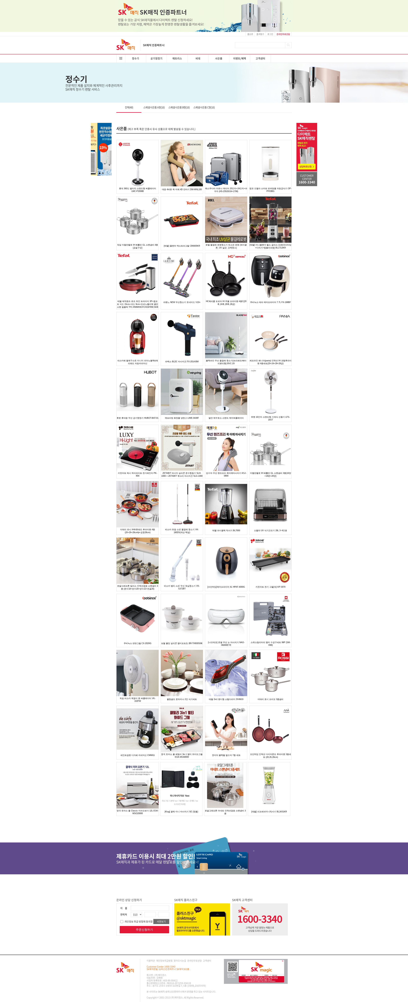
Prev (95, 149)
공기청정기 (156, 58)
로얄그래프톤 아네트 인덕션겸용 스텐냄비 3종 (225, 812)
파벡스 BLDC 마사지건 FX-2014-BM (182, 361)
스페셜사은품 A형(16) (154, 107)
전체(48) (129, 107)
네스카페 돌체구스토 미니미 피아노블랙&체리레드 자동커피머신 (137, 362)
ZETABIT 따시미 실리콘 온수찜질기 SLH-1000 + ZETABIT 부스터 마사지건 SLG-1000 (182, 474)
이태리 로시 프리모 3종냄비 (270, 699)
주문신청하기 (144, 929)
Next (107, 149)
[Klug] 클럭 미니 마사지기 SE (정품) (181, 811)
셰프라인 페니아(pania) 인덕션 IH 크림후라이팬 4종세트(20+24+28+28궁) (270, 362)
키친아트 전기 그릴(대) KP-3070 (270, 587)
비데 (198, 58)
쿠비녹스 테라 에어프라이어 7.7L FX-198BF (270, 302)
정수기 (135, 58)
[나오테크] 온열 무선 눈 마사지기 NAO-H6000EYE (226, 643)
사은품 (218, 58)
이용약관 (151, 960)
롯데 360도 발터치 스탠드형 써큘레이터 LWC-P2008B (137, 189)
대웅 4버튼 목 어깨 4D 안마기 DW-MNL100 (182, 189)
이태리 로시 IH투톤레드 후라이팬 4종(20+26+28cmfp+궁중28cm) (137, 531)
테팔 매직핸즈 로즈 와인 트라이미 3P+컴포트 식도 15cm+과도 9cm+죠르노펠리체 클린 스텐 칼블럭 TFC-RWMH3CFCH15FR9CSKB (137, 304)
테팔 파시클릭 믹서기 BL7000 (226, 530)
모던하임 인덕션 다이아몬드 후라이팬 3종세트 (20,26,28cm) (270, 755)
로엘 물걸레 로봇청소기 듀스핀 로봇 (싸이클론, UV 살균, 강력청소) (226, 246)
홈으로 (250, 34)
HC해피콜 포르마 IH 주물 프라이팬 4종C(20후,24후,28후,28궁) (226, 302)
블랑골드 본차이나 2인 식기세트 (182, 699)
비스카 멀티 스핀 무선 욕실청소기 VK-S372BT (182, 587)
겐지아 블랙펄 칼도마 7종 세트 (226, 755)
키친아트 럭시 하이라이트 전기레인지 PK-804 (137, 474)
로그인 (270, 34)
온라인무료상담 (194, 960)
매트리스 (177, 58)
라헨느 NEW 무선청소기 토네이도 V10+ (181, 302)
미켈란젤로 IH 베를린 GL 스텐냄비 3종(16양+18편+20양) (270, 474)
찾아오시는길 (180, 960)
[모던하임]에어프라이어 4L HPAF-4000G (226, 587)
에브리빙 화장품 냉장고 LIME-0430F (182, 418)
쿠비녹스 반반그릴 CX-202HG (137, 643)
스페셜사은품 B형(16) (179, 107)
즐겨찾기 (260, 34)
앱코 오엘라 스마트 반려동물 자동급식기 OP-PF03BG (270, 189)
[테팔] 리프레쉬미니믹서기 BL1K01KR (269, 811)
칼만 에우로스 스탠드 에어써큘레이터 (226, 418)
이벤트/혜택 (239, 58)
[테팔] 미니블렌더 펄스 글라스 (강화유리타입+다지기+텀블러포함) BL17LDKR (270, 246)
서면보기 (161, 921)
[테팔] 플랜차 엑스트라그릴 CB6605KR (182, 246)
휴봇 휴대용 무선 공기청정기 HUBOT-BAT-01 (137, 418)
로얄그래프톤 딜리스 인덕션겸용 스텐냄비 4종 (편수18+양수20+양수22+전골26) (137, 587)
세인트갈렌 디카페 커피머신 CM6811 (137, 755)
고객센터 (260, 58)
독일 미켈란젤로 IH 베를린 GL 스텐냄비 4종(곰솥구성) (137, 246)
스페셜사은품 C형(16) (204, 107)
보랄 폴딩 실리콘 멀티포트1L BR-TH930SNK (182, 643)
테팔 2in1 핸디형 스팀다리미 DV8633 (226, 699)
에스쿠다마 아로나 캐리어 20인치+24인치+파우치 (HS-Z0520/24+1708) (226, 190)
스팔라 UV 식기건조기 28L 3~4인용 (270, 530)
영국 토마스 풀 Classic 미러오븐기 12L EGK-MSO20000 (138, 812)
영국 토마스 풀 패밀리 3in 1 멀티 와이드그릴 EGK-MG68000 (182, 755)
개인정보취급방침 (164, 960)
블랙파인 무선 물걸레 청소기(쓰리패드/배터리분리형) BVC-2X (226, 362)
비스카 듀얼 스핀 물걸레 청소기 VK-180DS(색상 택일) (182, 531)
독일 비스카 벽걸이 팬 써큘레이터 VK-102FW (137, 699)
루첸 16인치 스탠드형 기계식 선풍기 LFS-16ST (270, 418)
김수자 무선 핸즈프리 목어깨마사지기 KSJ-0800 (226, 474)
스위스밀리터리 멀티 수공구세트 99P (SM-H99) (270, 643)
